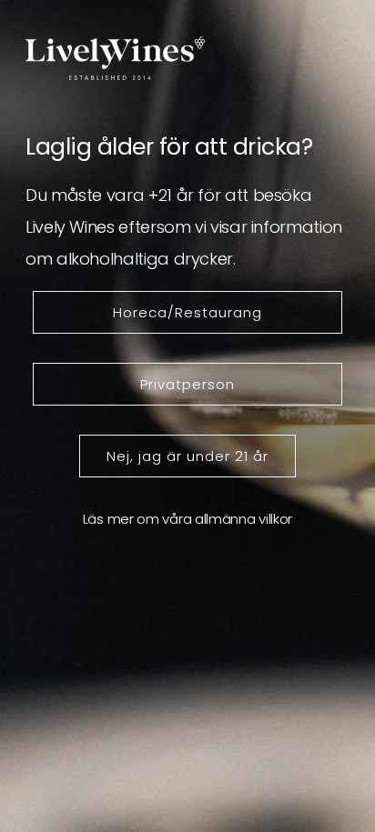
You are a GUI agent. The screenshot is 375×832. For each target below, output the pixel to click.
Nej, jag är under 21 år (187, 456)
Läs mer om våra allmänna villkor (187, 518)
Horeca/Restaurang (187, 312)
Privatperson (187, 384)
